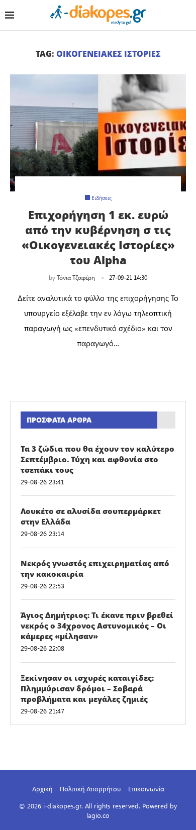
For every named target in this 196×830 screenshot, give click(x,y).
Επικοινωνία (146, 788)
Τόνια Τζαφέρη (76, 277)
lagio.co (98, 815)
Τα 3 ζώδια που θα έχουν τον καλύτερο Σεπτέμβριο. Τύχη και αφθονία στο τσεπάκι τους (97, 459)
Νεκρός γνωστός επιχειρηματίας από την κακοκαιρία (95, 568)
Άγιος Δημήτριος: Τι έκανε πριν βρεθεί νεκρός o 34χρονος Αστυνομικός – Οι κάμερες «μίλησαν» (97, 625)
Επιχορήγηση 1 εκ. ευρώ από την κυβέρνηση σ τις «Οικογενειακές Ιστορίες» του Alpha (98, 237)
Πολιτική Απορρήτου (90, 788)
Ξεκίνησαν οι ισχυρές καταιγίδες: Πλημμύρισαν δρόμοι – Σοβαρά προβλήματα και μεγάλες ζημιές (87, 688)
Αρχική (42, 788)
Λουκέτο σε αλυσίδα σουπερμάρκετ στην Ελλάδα (91, 516)
